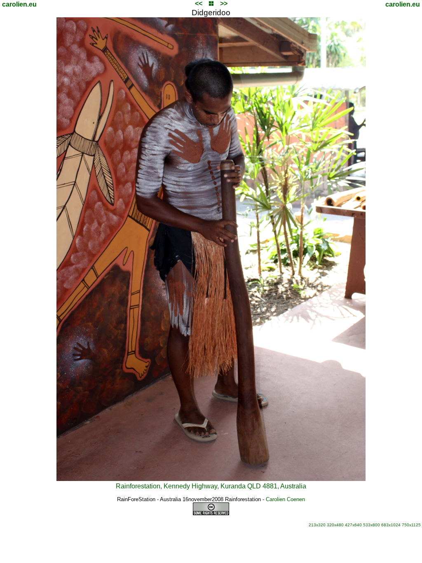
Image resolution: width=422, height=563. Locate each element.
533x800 (371, 525)
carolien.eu (19, 4)
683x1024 (391, 525)
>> (223, 3)
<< (198, 3)
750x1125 (411, 525)
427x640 (353, 525)
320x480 (335, 525)
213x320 (317, 525)
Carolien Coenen (285, 499)
